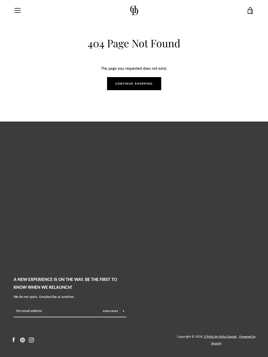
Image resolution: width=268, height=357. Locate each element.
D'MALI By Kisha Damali (220, 336)
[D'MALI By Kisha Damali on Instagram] (31, 339)
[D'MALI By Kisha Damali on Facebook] (13, 339)
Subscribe (111, 311)
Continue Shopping (134, 83)
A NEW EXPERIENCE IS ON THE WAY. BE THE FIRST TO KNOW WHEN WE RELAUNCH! (65, 283)
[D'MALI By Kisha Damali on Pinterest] (22, 339)
